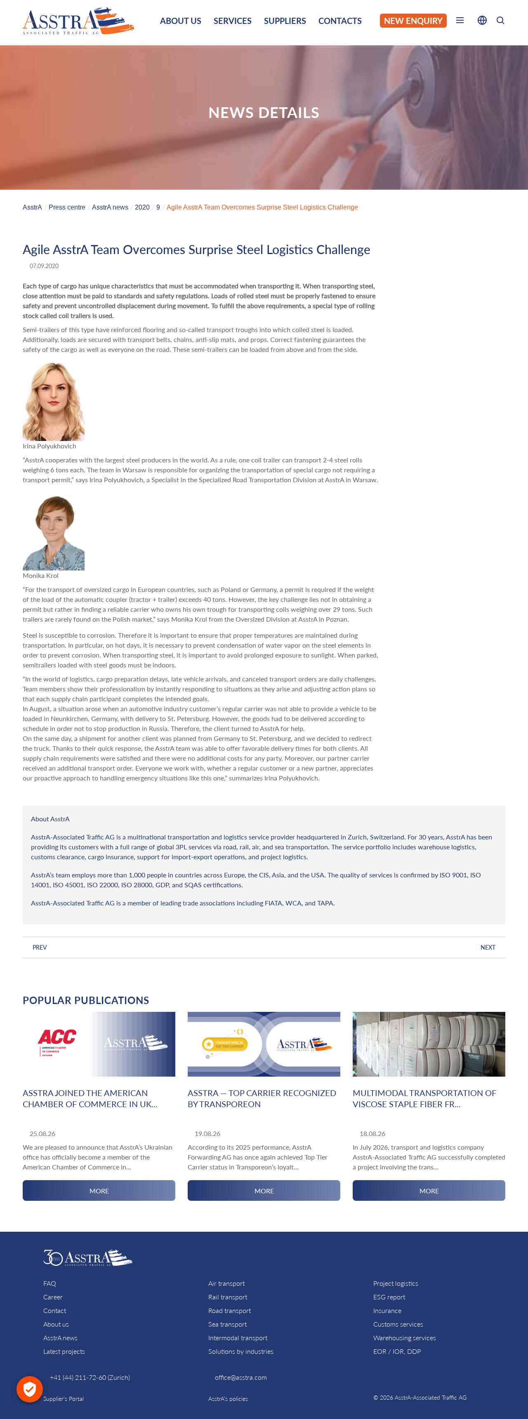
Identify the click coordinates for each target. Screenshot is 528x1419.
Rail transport (227, 1297)
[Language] (482, 22)
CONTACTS (340, 21)
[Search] (500, 21)
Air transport (226, 1283)
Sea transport (227, 1324)
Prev (40, 947)
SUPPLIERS (285, 21)
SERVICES (233, 21)
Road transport (229, 1310)
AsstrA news (60, 1337)
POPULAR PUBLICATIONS (86, 1000)
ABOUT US (180, 21)
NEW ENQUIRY (413, 21)
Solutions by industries (240, 1351)
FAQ (49, 1283)
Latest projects (64, 1351)
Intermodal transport (237, 1337)
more (99, 1191)
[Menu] (460, 22)
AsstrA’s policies (228, 1398)
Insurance (387, 1310)
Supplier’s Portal (63, 1398)
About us (56, 1324)
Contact (54, 1310)
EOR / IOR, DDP (397, 1351)
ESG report (389, 1297)
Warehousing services (404, 1337)
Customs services (398, 1324)
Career (53, 1297)
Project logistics (395, 1283)
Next (488, 947)
